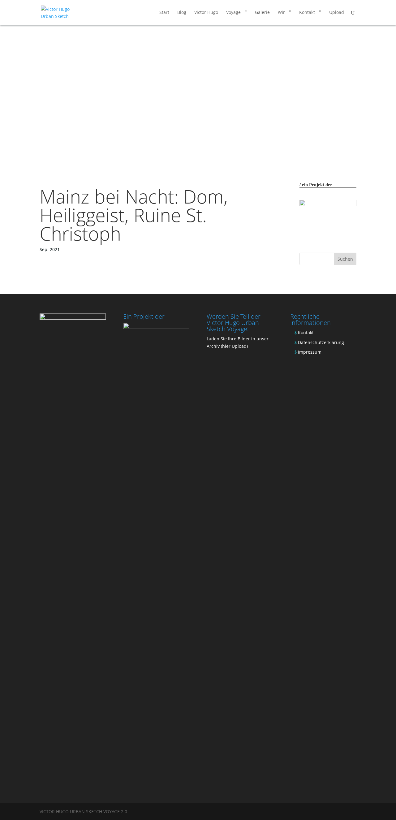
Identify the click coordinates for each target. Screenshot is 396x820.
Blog (181, 12)
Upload (336, 12)
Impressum (309, 352)
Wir (281, 12)
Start (164, 12)
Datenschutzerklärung (321, 342)
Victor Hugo (206, 12)
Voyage (233, 12)
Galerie (262, 12)
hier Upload (234, 346)
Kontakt (307, 12)
